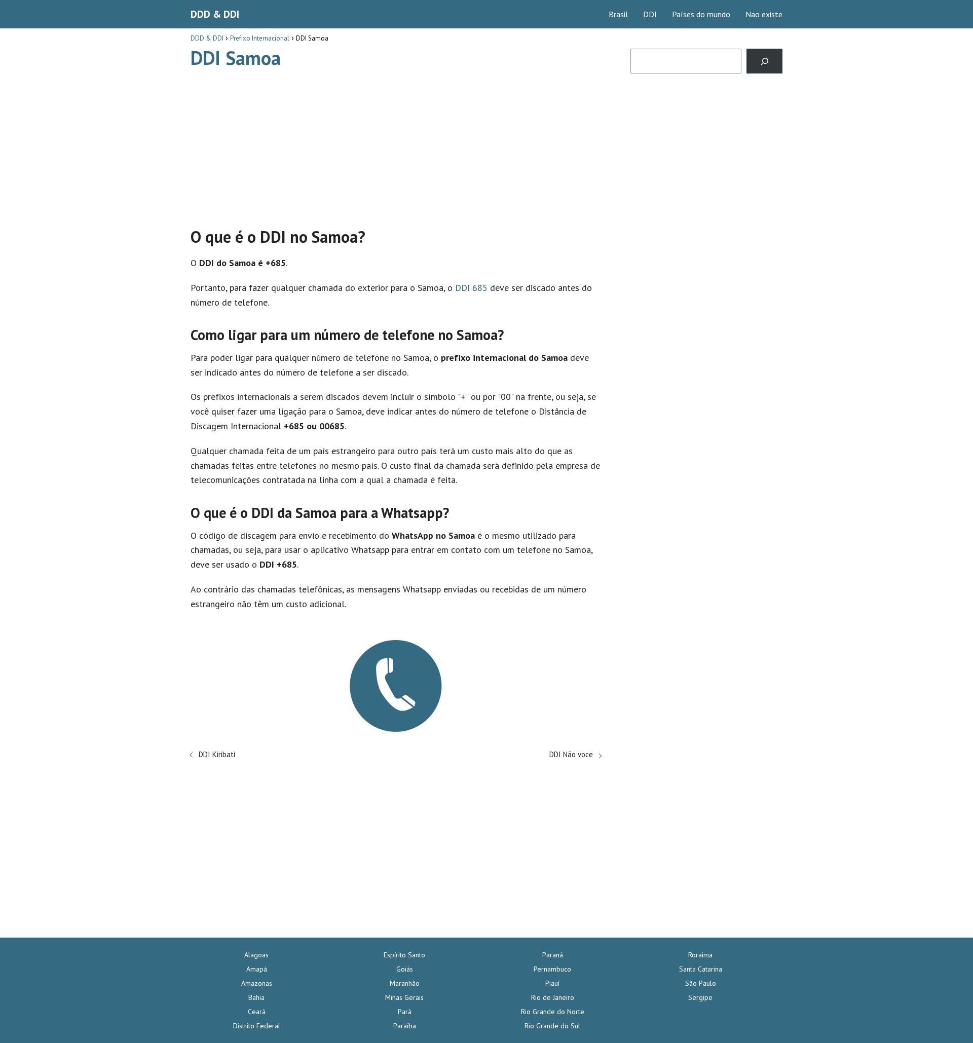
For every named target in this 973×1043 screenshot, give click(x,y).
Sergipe (700, 997)
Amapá (256, 969)
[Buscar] (764, 61)
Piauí (552, 983)
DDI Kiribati (217, 754)
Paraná (552, 954)
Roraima (700, 954)
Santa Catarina (700, 969)
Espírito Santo (404, 954)
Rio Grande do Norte (552, 1011)
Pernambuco (552, 969)
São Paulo (700, 983)
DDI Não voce (571, 754)
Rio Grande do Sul (552, 1025)
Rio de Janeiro (552, 997)
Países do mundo (701, 14)
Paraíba (404, 1025)
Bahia (256, 997)
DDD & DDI (215, 14)
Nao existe (763, 14)
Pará (404, 1011)
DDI (650, 14)
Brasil (618, 14)
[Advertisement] (396, 143)
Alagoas (256, 954)
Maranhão (405, 983)
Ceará (257, 1011)
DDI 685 (471, 287)
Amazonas (256, 983)
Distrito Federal (256, 1025)
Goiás (404, 969)
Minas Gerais (404, 997)
